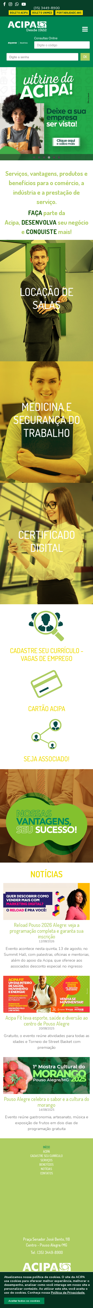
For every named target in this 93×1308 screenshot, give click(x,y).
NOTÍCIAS (46, 873)
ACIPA (46, 1151)
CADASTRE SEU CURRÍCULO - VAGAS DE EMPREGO (46, 654)
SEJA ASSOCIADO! (46, 759)
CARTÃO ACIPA (46, 708)
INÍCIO (46, 1147)
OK (85, 57)
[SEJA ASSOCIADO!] (46, 734)
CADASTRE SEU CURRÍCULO (46, 1156)
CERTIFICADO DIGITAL (46, 541)
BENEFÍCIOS (46, 1164)
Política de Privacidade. (68, 1293)
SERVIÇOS (46, 1160)
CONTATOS (46, 1173)
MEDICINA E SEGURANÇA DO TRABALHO (46, 420)
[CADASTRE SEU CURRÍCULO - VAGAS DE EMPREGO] (46, 626)
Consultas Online (46, 38)
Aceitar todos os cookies (24, 1301)
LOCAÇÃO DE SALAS (46, 298)
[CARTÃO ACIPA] (46, 684)
